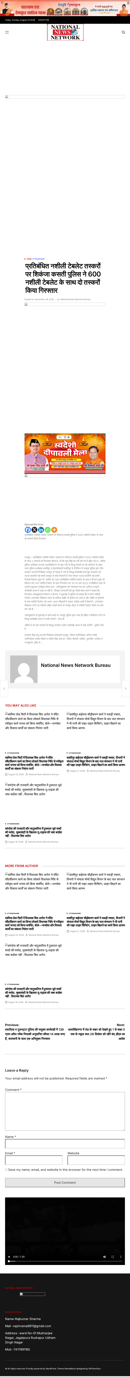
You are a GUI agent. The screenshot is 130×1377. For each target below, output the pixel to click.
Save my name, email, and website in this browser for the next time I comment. (65, 1169)
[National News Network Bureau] (24, 669)
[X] (34, 530)
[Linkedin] (41, 530)
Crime (29, 259)
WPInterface (95, 1368)
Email (10, 1153)
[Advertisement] (65, 66)
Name (10, 1137)
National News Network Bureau (75, 299)
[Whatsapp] (48, 530)
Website (73, 1153)
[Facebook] (28, 530)
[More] (54, 530)
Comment (13, 1090)
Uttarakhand (38, 259)
